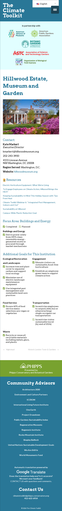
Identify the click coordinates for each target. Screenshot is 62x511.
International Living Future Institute (31, 404)
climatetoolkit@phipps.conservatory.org (31, 495)
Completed (11, 227)
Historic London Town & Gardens (42, 349)
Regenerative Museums (31, 425)
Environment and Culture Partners (31, 394)
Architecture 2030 (31, 389)
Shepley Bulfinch (31, 440)
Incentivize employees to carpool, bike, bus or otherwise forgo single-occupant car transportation (47, 311)
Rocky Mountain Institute (31, 435)
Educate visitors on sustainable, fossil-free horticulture (46, 264)
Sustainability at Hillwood (14, 209)
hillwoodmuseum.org (25, 171)
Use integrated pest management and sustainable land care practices (17, 291)
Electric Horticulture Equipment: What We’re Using (26, 185)
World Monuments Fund (31, 455)
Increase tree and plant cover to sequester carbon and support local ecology (17, 270)
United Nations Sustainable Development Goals (31, 445)
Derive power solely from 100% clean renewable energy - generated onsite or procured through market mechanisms (16, 240)
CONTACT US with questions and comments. (31, 481)
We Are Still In (31, 450)
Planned (26, 227)
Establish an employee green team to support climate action (46, 273)
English (43, 3)
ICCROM (31, 399)
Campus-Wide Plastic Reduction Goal (20, 213)
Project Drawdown (31, 415)
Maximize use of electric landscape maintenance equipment (15, 280)
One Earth (31, 410)
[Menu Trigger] (55, 10)
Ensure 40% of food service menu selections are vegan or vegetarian (17, 309)
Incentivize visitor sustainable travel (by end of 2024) (44, 321)
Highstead (10, 349)
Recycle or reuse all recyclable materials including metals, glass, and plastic (17, 338)
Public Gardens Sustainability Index (31, 420)
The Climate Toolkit (14, 10)
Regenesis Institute (31, 430)
